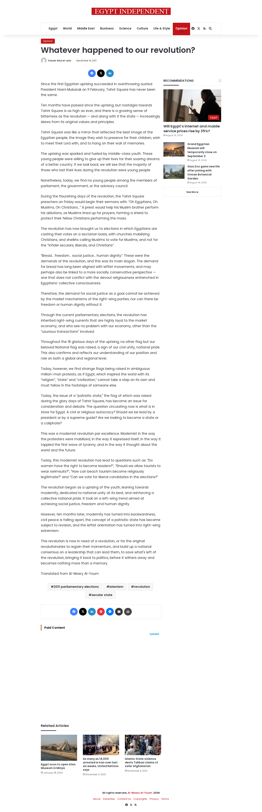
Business (107, 28)
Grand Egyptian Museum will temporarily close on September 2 (202, 150)
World (67, 28)
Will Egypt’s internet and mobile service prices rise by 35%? (191, 128)
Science (125, 28)
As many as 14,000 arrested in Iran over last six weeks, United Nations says (101, 764)
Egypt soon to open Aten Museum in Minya (58, 766)
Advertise (109, 799)
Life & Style (161, 28)
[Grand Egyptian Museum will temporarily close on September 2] (174, 149)
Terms (165, 799)
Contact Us (124, 799)
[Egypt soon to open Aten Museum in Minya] (59, 748)
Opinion (181, 28)
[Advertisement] (101, 678)
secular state (101, 595)
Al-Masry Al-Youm (140, 793)
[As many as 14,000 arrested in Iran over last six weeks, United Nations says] (101, 745)
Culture (142, 28)
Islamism (116, 587)
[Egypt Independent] (131, 11)
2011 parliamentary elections (76, 587)
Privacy (154, 799)
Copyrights (140, 799)
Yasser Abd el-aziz (59, 60)
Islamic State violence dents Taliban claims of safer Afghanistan (141, 762)
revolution (142, 587)
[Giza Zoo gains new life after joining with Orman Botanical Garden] (174, 172)
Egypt (53, 28)
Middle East (86, 28)
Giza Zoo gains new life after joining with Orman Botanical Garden (203, 172)
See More (192, 192)
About (97, 799)
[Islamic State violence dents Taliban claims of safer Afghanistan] (143, 745)
